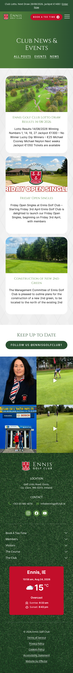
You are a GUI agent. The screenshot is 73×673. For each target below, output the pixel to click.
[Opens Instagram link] (28, 513)
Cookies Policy (36, 649)
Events (40, 56)
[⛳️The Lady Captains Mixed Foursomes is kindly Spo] (18, 429)
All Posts (22, 56)
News (54, 56)
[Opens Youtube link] (45, 513)
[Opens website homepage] (12, 19)
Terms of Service (36, 637)
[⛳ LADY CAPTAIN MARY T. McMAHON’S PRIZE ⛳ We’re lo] (18, 381)
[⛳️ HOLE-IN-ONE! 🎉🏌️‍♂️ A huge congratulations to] (54, 381)
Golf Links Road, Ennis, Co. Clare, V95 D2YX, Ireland (36, 486)
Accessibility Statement (36, 655)
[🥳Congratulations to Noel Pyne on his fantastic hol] (54, 429)
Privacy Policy (36, 643)
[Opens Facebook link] (36, 513)
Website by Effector (37, 661)
